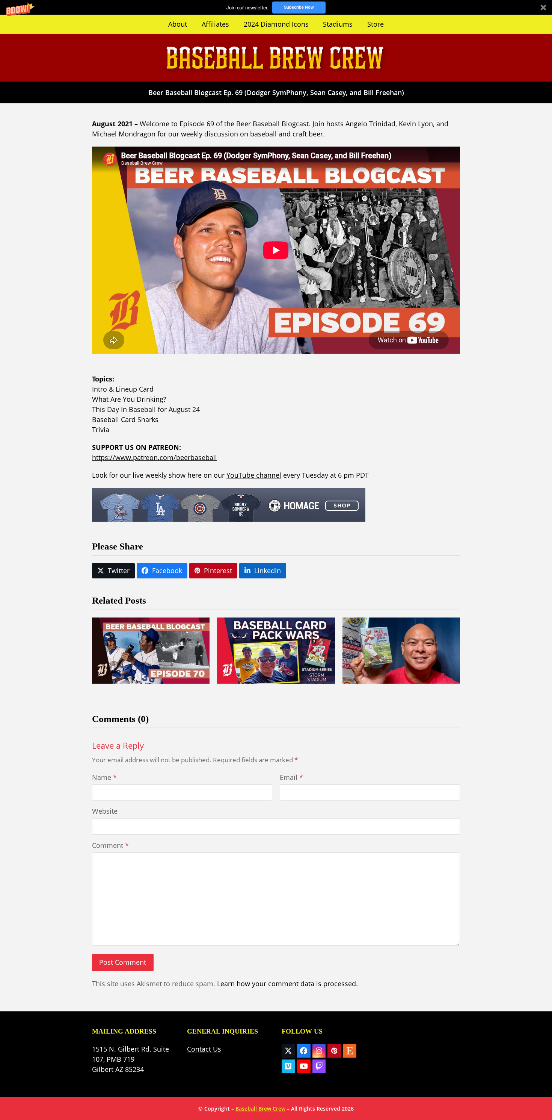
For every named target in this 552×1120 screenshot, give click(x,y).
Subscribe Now (299, 7)
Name (104, 777)
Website (105, 811)
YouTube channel (253, 475)
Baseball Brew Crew (260, 1108)
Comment (110, 845)
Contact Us (204, 1048)
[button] (276, 7)
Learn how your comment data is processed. (287, 983)
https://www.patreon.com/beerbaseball (154, 457)
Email (291, 777)
